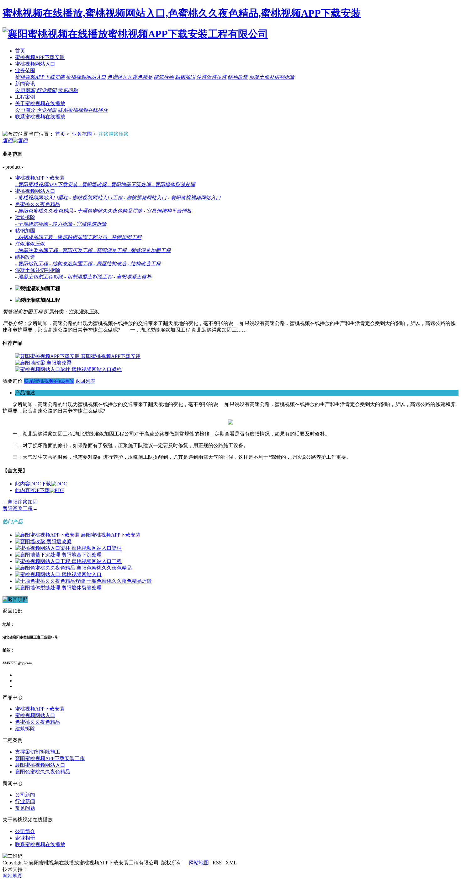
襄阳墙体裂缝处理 (81, 587)
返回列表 (85, 381)
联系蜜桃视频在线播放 (83, 110)
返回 (8, 140)
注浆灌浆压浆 (211, 77)
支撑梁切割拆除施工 (37, 752)
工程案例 (25, 97)
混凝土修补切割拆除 (271, 77)
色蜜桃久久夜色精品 (129, 77)
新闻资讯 (25, 83)
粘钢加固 (185, 77)
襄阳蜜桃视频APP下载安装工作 (50, 758)
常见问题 (68, 90)
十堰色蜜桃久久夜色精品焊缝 (119, 581)
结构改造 (238, 77)
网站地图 (199, 862)
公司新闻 (25, 90)
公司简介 (25, 110)
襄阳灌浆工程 (18, 508)
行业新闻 (46, 90)
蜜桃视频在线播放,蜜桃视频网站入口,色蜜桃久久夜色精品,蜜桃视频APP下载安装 (182, 13)
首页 (20, 50)
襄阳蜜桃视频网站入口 (40, 765)
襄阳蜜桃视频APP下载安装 (110, 356)
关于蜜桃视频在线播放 (40, 103)
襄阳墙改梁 (59, 362)
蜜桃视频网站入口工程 (97, 561)
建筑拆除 (164, 77)
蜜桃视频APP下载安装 (40, 57)
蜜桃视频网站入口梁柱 (97, 369)
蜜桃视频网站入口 (35, 64)
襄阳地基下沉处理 (81, 554)
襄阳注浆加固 (23, 502)
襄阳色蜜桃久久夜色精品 (104, 568)
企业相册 (46, 110)
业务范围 (25, 70)
